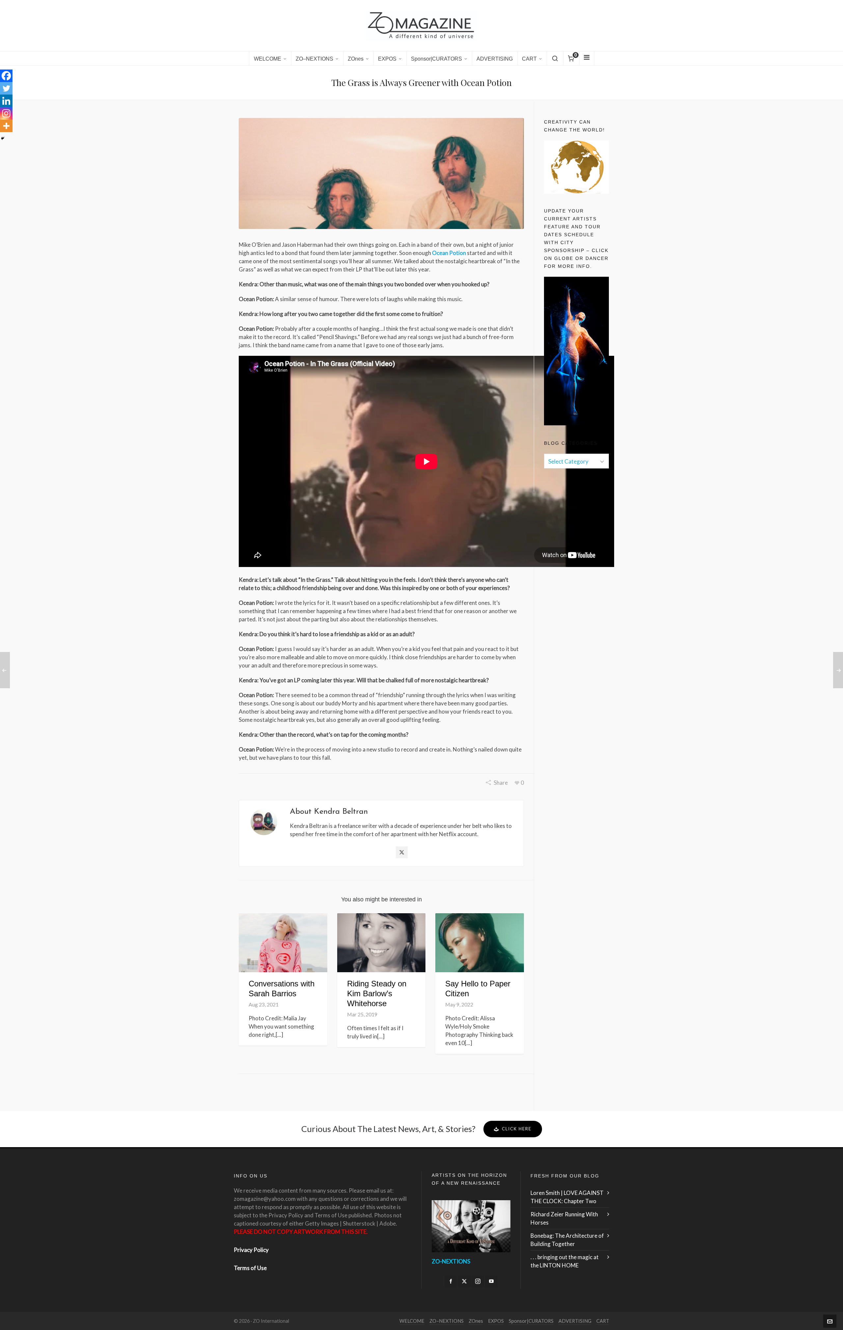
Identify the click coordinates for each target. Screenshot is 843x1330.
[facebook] (451, 1281)
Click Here (516, 1128)
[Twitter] (6, 88)
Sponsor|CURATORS (531, 1321)
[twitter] (464, 1281)
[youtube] (491, 1281)
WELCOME (411, 1321)
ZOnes (476, 1321)
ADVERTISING (574, 1321)
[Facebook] (6, 76)
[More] (6, 126)
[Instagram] (6, 113)
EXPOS (496, 1321)
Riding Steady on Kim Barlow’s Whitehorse (376, 993)
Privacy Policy (251, 1249)
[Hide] (2, 138)
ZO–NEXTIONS (446, 1321)
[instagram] (478, 1281)
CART (602, 1321)
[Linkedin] (6, 101)
